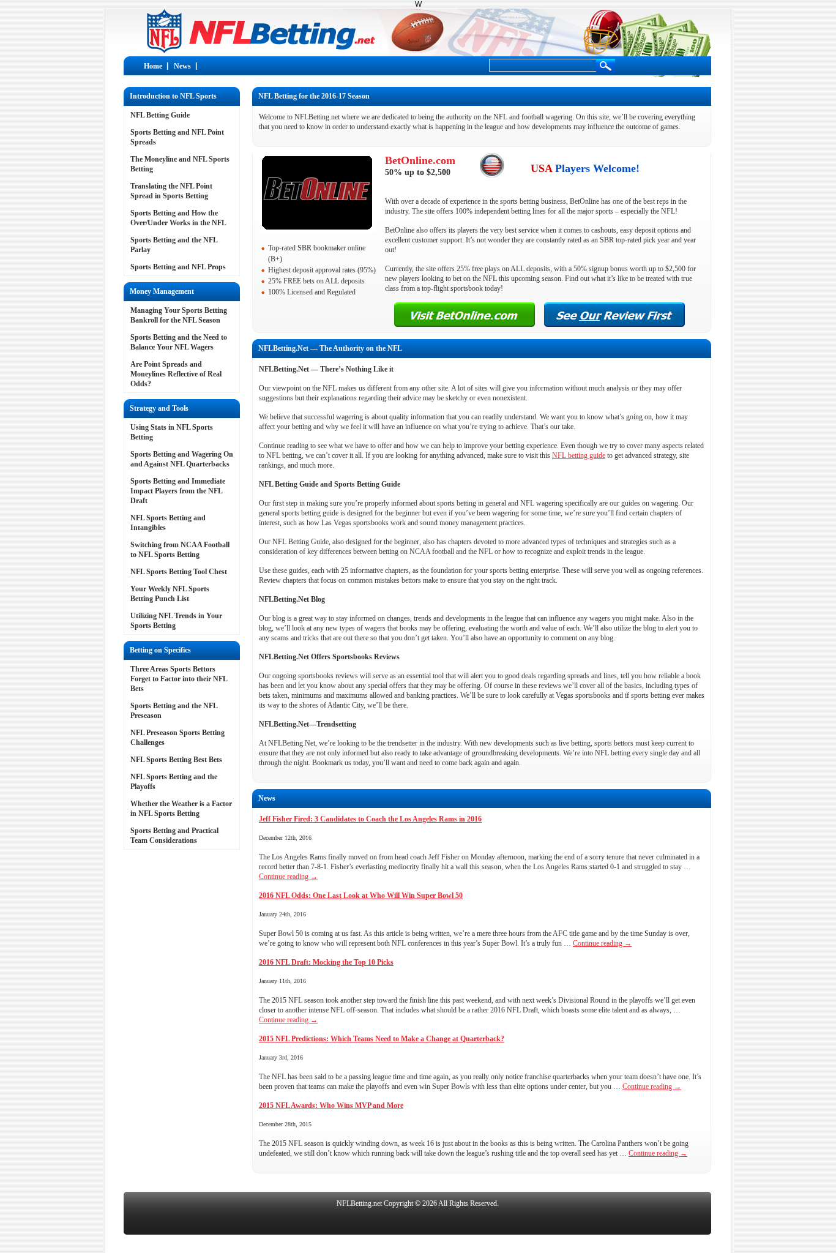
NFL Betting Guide (160, 115)
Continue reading (288, 876)
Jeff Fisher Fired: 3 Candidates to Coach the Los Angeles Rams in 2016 (370, 819)
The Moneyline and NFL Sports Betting (180, 164)
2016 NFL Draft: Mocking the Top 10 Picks (326, 962)
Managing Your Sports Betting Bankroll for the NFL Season (178, 315)
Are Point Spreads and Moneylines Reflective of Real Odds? (176, 374)
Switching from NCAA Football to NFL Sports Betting (180, 549)
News (182, 66)
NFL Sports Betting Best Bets (176, 759)
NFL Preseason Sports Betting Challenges (177, 737)
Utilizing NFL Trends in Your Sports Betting (176, 621)
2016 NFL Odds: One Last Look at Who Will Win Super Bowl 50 (361, 895)
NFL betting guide (578, 455)
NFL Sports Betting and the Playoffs (173, 781)
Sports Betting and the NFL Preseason (173, 710)
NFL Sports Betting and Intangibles (168, 523)
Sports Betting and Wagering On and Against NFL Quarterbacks (181, 459)
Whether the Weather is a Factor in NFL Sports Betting (181, 808)
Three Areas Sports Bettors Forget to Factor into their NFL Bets (178, 679)
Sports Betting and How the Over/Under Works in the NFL (178, 218)
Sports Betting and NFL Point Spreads (177, 137)
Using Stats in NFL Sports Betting (171, 432)
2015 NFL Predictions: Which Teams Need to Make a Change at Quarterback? (381, 1038)
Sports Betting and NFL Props (178, 267)
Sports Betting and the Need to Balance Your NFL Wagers (178, 342)
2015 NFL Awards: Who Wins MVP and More (331, 1105)
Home (153, 66)
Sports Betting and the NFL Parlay (173, 245)
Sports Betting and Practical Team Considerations (174, 835)
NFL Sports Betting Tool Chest (178, 571)
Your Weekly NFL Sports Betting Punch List (169, 594)
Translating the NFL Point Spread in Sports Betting (171, 191)
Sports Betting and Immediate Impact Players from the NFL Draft (177, 491)
